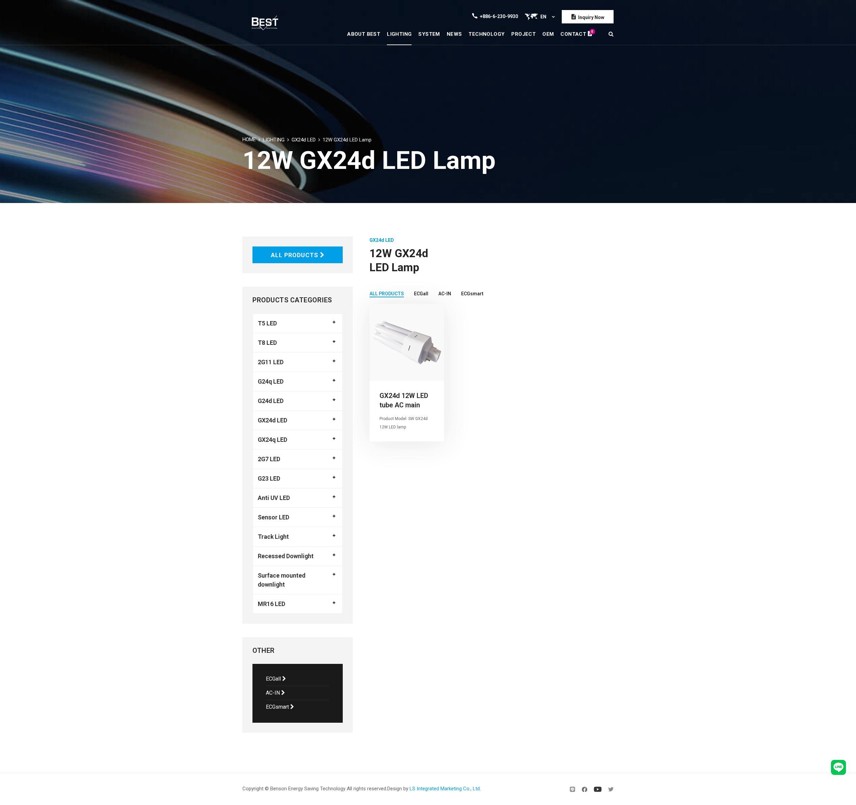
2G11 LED (271, 362)
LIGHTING (399, 34)
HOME (249, 139)
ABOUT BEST (363, 34)
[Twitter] (611, 789)
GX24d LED (304, 140)
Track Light (273, 536)
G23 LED (269, 478)
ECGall (274, 679)
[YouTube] (598, 789)
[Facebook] (584, 789)
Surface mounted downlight (281, 580)
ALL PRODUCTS (295, 255)
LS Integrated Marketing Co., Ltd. (445, 789)
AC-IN (273, 693)
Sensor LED (273, 517)
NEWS (454, 34)
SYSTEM (429, 34)
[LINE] (572, 789)
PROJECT (523, 34)
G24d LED (271, 400)
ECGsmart (278, 707)
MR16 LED (271, 603)
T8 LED (267, 342)
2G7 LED (269, 459)
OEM (548, 34)
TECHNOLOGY (486, 34)
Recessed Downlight (286, 556)
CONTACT (576, 33)
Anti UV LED (274, 497)
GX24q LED (272, 439)
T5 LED (267, 323)
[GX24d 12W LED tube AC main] (406, 342)
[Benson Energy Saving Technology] (264, 22)
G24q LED (271, 381)
